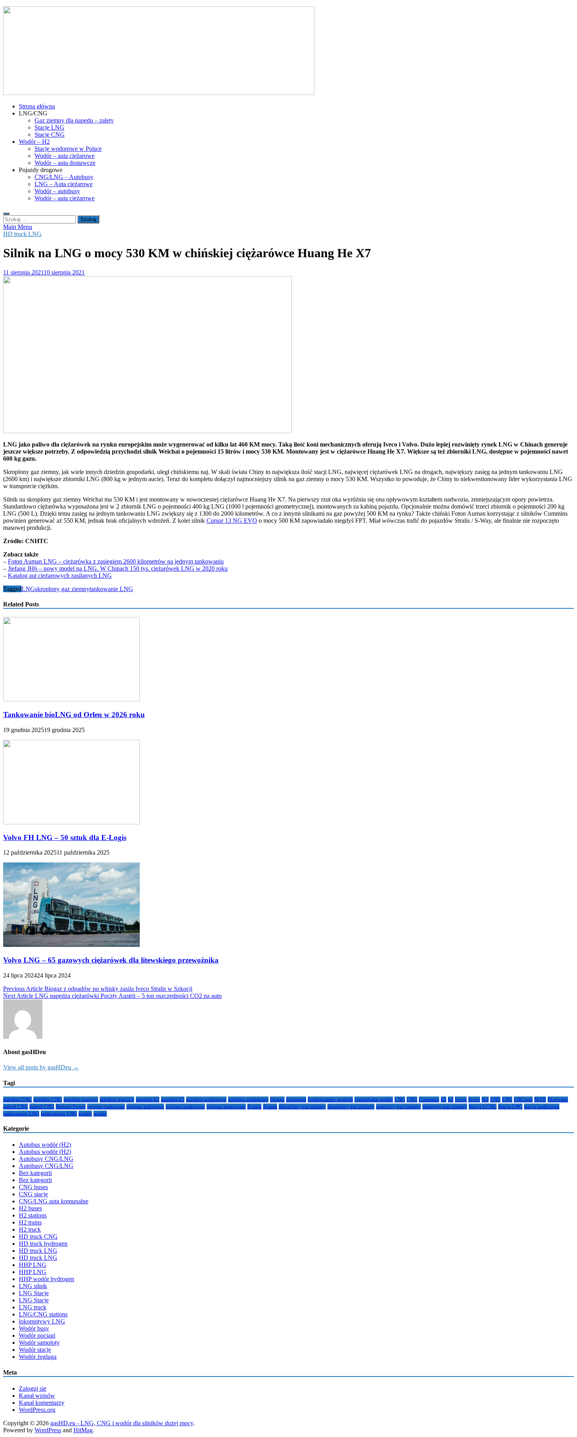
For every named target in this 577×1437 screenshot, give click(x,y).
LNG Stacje (34, 1293)
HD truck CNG (38, 1236)
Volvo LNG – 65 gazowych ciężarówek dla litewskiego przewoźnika (111, 960)
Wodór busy (34, 1328)
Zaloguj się (32, 1388)
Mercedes (558, 1099)
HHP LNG (32, 1264)
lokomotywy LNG (42, 1321)
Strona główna (37, 106)
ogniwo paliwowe (106, 1106)
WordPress (48, 1430)
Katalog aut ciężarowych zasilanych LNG (60, 575)
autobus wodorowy (206, 1099)
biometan (296, 1099)
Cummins (429, 1099)
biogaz (277, 1099)
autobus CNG (17, 1099)
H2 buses (30, 1208)
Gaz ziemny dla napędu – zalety (74, 120)
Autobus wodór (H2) (45, 1144)
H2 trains (30, 1222)
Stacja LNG (510, 1106)
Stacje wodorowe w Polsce (68, 148)
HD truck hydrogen (43, 1243)
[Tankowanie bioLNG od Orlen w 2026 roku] (71, 699)
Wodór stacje (35, 1349)
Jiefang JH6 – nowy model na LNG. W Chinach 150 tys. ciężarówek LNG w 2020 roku (118, 568)
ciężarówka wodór (373, 1099)
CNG (399, 1099)
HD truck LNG (22, 234)
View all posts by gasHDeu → (41, 1067)
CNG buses (33, 1187)
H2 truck (30, 1229)
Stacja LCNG (483, 1106)
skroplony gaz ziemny (62, 589)
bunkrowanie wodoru (330, 1099)
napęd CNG (15, 1106)
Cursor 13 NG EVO (231, 520)
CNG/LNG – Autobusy (64, 177)
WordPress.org (37, 1409)
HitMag (83, 1430)
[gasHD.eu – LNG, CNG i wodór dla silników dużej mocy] (158, 93)
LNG (28, 589)
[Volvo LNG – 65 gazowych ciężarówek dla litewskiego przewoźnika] (71, 944)
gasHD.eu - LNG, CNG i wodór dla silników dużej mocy (121, 1423)
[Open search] (6, 213)
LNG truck (32, 1307)
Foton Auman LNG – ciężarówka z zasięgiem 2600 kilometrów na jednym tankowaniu (116, 561)
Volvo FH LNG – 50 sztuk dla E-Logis (64, 837)
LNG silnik (33, 1286)
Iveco (461, 1099)
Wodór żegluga (38, 1356)
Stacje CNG (50, 134)
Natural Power (71, 1106)
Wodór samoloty (39, 1342)
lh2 (485, 1099)
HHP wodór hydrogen (46, 1279)
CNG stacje (33, 1194)
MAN (540, 1099)
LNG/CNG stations (43, 1314)
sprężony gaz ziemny (398, 1106)
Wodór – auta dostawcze (65, 162)
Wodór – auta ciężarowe (65, 155)
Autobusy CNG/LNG (46, 1158)
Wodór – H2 (34, 141)
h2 (443, 1099)
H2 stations (33, 1215)
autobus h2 (147, 1099)
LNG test (523, 1099)
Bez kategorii (35, 1173)
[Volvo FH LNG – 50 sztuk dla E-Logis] (71, 822)
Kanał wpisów (37, 1395)
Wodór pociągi (37, 1335)
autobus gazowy (81, 1099)
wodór (85, 1114)
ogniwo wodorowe (185, 1106)
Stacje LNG (49, 127)
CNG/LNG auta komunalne (53, 1201)
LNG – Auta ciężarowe (64, 184)
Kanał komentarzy (41, 1402)
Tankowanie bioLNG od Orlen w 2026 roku (74, 714)
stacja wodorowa (541, 1106)
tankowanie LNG (111, 589)
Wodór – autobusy (57, 191)
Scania (254, 1106)
